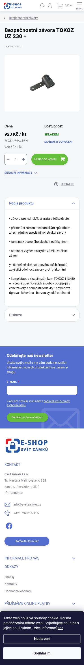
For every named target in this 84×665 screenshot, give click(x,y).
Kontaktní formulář (27, 541)
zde (60, 628)
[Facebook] (8, 525)
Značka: (13, 46)
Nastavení (42, 639)
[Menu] (79, 5)
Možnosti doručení (58, 141)
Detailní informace (18, 172)
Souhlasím (42, 653)
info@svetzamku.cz (27, 504)
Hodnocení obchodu (18, 591)
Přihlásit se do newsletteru (27, 417)
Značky (9, 577)
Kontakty (10, 584)
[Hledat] (42, 5)
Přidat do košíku (45, 159)
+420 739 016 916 (26, 513)
